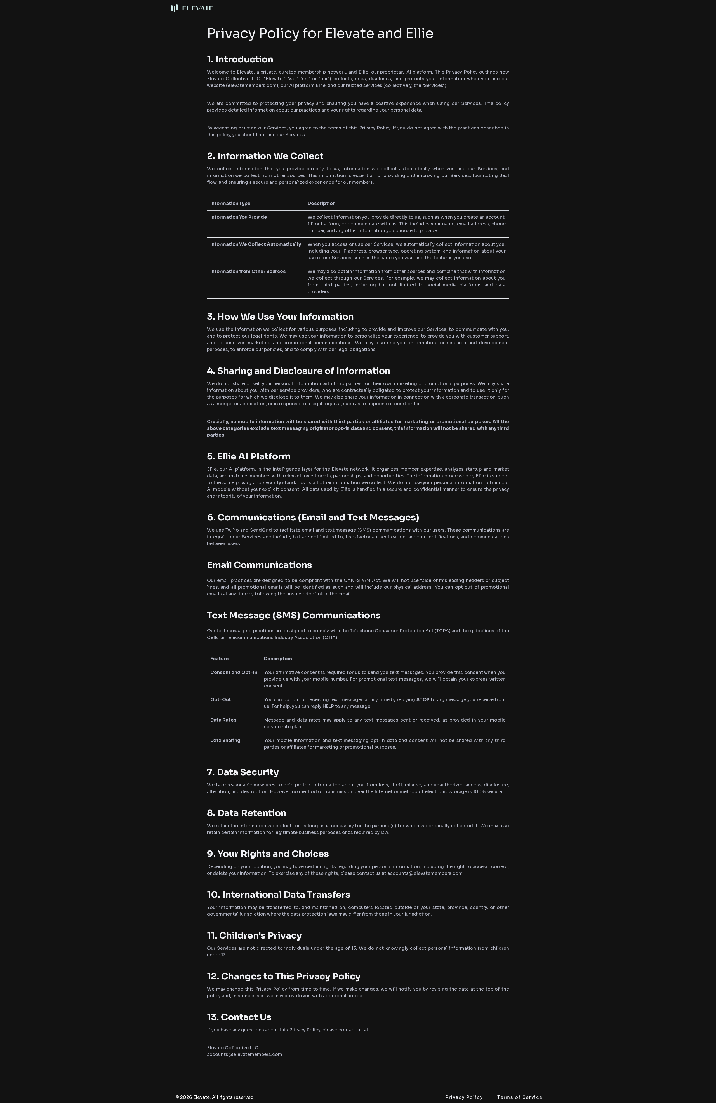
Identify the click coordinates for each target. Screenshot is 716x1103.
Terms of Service (520, 1097)
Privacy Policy (464, 1097)
